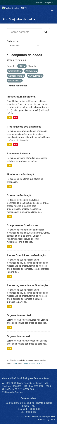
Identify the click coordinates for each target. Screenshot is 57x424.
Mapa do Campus (13, 392)
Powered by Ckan (46, 419)
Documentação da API (32, 363)
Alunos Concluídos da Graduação (26, 255)
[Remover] (24, 66)
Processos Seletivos (19, 153)
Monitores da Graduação (21, 174)
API (16, 363)
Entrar (39, 2)
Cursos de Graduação (19, 195)
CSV (9, 117)
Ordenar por (13, 41)
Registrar (49, 2)
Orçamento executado (19, 315)
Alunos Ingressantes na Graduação (27, 285)
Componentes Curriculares (22, 225)
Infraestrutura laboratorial (21, 96)
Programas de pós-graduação (24, 126)
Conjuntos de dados (22, 19)
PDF (15, 117)
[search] (46, 31)
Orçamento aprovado (19, 336)
